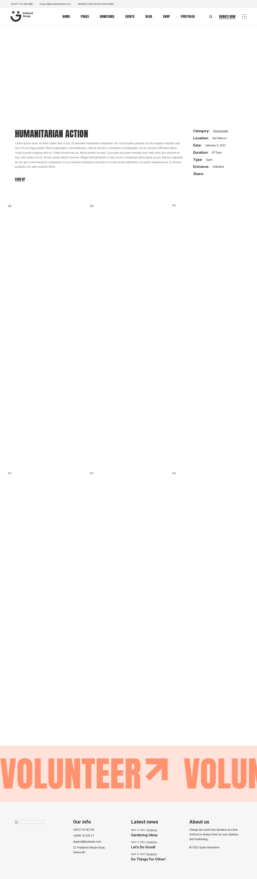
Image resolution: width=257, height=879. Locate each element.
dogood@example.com (87, 842)
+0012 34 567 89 (83, 830)
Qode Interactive (209, 847)
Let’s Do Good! (143, 847)
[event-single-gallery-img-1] (46, 236)
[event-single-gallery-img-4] (46, 603)
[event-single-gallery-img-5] (128, 603)
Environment (220, 131)
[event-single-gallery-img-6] (210, 603)
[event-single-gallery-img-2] (128, 236)
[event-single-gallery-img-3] (210, 335)
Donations (152, 830)
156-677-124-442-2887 (21, 4)
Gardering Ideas (144, 835)
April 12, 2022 (138, 830)
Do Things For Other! (148, 859)
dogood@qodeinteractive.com (55, 4)
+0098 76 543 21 (83, 836)
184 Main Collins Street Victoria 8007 (95, 4)
